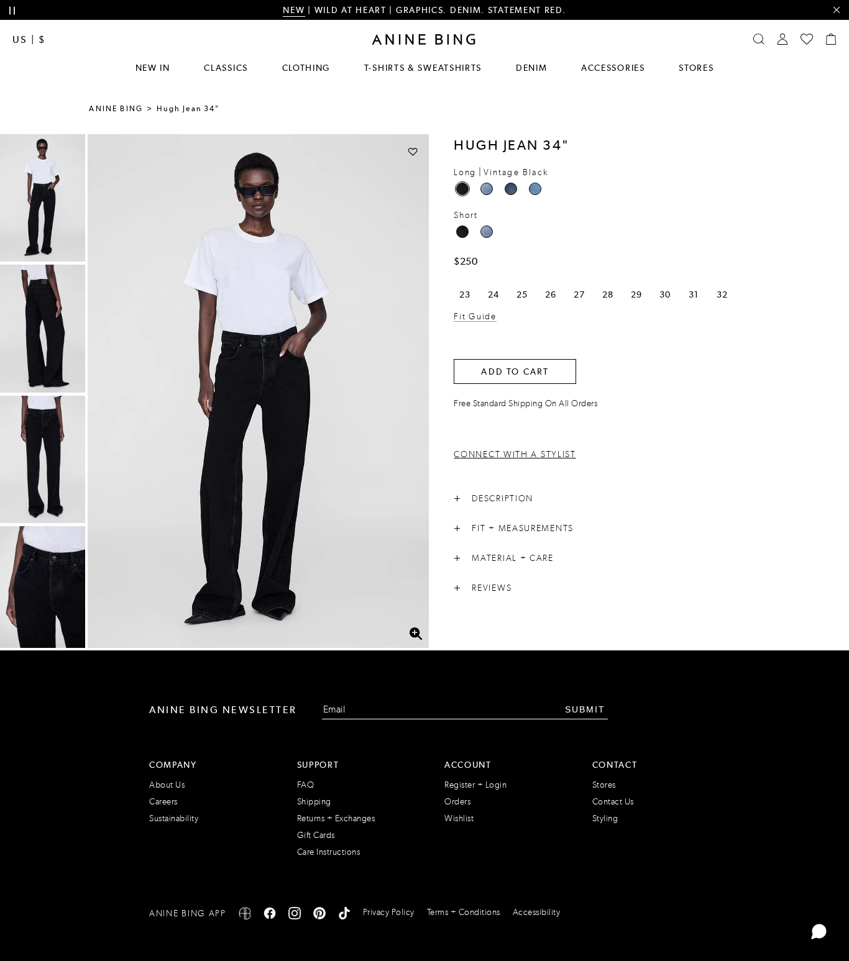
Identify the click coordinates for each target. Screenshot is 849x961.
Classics (226, 68)
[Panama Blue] (535, 188)
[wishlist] (807, 39)
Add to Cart (515, 371)
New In (152, 68)
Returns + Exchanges (336, 818)
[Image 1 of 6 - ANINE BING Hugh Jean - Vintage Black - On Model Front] (42, 198)
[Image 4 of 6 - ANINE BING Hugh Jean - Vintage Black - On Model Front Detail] (42, 590)
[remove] (836, 10)
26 (550, 294)
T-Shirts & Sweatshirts (423, 68)
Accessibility (537, 912)
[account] (782, 39)
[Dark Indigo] (510, 188)
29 (636, 294)
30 (664, 294)
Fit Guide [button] (475, 316)
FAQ (305, 785)
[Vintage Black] (462, 188)
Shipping (314, 801)
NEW (294, 10)
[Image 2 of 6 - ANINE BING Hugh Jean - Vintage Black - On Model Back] (42, 328)
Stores (696, 68)
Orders (457, 801)
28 (607, 294)
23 (464, 294)
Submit (585, 709)
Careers (163, 801)
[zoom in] (415, 634)
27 (579, 294)
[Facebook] (270, 915)
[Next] (76, 636)
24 (493, 294)
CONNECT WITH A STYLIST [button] (515, 454)
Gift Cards (316, 835)
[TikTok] (344, 915)
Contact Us (613, 801)
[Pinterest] (319, 915)
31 (693, 294)
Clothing (306, 68)
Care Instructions (328, 852)
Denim (532, 68)
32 (722, 294)
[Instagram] (294, 915)
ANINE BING (116, 108)
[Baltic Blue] (486, 188)
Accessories (613, 68)
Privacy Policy (389, 912)
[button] (258, 391)
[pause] (12, 11)
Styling (605, 818)
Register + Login (475, 785)
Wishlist (459, 818)
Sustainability (173, 818)
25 (521, 294)
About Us (167, 785)
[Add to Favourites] (413, 151)
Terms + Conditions (463, 912)
